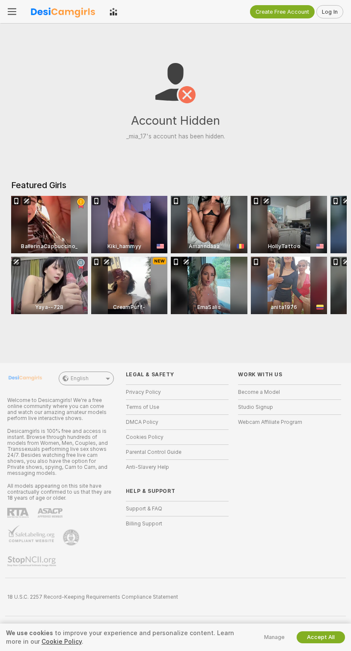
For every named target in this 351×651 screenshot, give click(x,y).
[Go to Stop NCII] (32, 561)
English (80, 378)
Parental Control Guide (153, 452)
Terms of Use (142, 407)
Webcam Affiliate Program (270, 422)
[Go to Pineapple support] (72, 537)
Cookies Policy (145, 437)
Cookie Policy (62, 641)
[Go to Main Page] (63, 11)
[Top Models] (113, 11)
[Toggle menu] (12, 11)
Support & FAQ (144, 509)
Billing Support (144, 524)
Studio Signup (255, 407)
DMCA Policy (142, 422)
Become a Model (259, 392)
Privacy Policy (143, 392)
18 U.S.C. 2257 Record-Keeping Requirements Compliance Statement (92, 597)
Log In (330, 12)
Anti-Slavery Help (147, 467)
